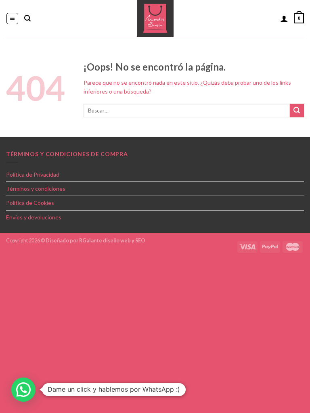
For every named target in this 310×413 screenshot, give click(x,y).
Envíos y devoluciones (33, 217)
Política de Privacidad (32, 174)
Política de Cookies (30, 202)
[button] (23, 390)
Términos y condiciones (35, 188)
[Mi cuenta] (284, 18)
